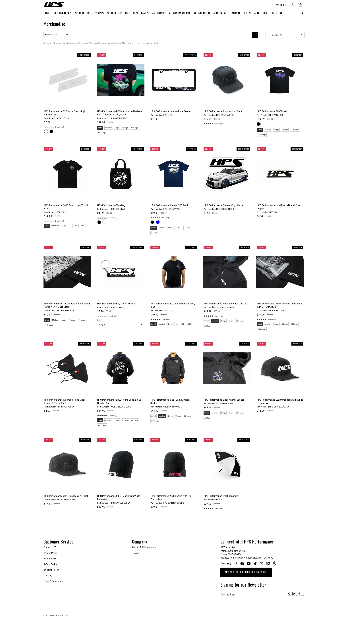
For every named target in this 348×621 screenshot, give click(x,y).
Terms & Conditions (53, 581)
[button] (57, 34)
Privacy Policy (50, 553)
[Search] (302, 13)
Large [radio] (117, 128)
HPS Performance (60, 615)
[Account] (293, 5)
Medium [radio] (108, 128)
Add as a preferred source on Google (246, 572)
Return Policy (50, 558)
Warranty (48, 575)
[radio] (46, 131)
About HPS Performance (144, 547)
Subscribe (296, 593)
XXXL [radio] (83, 226)
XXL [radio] (76, 226)
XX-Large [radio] (134, 128)
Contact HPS (50, 547)
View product (67, 103)
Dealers (135, 553)
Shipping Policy (51, 570)
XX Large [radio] (240, 321)
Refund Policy (50, 564)
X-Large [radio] (125, 128)
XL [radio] (70, 226)
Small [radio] (100, 128)
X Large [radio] (231, 321)
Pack (99, 320)
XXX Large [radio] (208, 326)
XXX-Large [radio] (102, 133)
